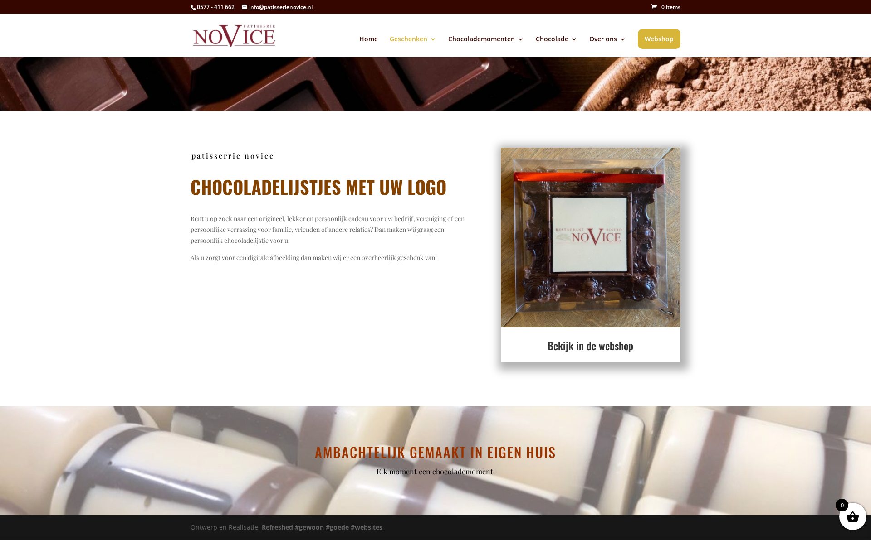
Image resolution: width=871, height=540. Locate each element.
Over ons (603, 39)
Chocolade (552, 39)
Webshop (659, 38)
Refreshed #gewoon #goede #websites (322, 527)
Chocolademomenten (481, 39)
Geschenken (408, 39)
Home (368, 39)
